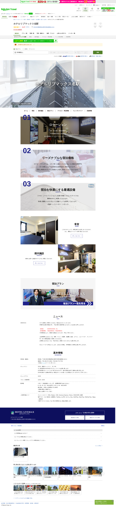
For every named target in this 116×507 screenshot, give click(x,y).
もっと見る (98, 445)
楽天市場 (104, 5)
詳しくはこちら (76, 236)
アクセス (43, 362)
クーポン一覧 (71, 33)
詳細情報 (68, 36)
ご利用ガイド (82, 5)
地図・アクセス (50, 33)
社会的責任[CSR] (20, 503)
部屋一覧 (32, 33)
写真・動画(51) (40, 33)
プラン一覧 (24, 33)
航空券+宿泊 (70, 56)
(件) (27, 27)
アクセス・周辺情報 (47, 36)
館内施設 (37, 36)
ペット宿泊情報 (59, 36)
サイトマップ (89, 5)
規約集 (31, 503)
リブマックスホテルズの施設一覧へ (24, 498)
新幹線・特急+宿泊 (96, 56)
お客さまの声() (61, 33)
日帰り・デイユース (30, 49)
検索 (98, 52)
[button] (27, 449)
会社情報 (3, 503)
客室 (30, 36)
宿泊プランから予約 (95, 417)
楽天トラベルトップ (17, 19)
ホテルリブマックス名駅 (26, 23)
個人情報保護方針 (10, 503)
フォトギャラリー (78, 110)
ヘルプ (75, 5)
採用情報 (27, 503)
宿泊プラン (18, 49)
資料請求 (36, 503)
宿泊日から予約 (75, 417)
